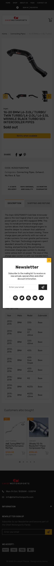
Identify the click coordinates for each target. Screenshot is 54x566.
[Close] (49, 260)
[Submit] (42, 287)
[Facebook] (10, 298)
